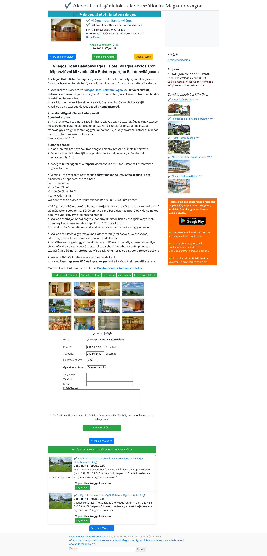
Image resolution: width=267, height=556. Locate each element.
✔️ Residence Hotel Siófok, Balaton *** (191, 118)
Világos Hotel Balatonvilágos (103, 90)
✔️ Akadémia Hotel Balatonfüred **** (190, 157)
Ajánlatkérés (143, 56)
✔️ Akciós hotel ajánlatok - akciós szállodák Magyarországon (133, 5)
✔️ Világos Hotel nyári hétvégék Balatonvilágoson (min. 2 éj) (109, 495)
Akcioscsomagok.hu (179, 59)
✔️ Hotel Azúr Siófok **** (183, 99)
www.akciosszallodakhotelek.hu (88, 536)
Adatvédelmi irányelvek (82, 544)
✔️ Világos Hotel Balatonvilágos (109, 21)
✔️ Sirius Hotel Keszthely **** (185, 176)
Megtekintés (82, 487)
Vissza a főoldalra (101, 440)
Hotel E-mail (93, 37)
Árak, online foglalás (62, 56)
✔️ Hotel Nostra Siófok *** (183, 137)
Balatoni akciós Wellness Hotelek (119, 268)
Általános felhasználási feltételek (163, 540)
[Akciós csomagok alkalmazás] (192, 220)
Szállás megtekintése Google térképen (190, 81)
